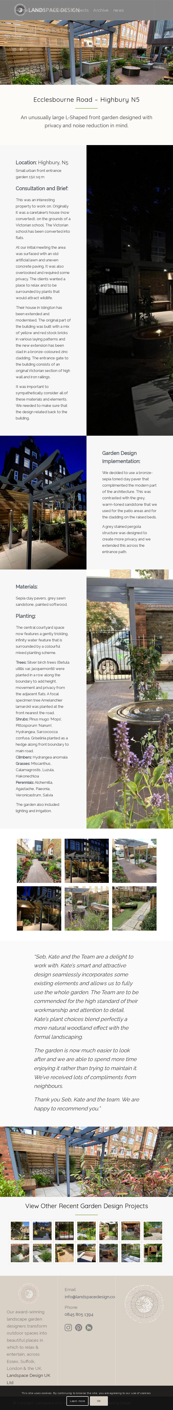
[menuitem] (21, 10)
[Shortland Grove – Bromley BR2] (64, 1231)
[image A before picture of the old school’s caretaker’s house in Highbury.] (136, 910)
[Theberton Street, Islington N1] (131, 1231)
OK (99, 1401)
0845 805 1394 (79, 1314)
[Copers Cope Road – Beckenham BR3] (20, 1231)
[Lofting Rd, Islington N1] (153, 1231)
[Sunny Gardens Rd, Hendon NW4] (86, 1231)
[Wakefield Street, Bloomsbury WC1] (109, 1253)
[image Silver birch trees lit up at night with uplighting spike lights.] (88, 862)
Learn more (77, 1401)
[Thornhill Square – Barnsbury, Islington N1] (42, 1231)
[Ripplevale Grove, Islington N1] (64, 1253)
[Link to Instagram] (14, 49)
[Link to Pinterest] (21, 49)
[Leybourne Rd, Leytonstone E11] (86, 1253)
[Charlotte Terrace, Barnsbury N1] (20, 1253)
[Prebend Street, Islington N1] (109, 1231)
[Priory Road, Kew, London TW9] (153, 1253)
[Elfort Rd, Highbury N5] (42, 1253)
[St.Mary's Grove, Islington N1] (131, 1253)
